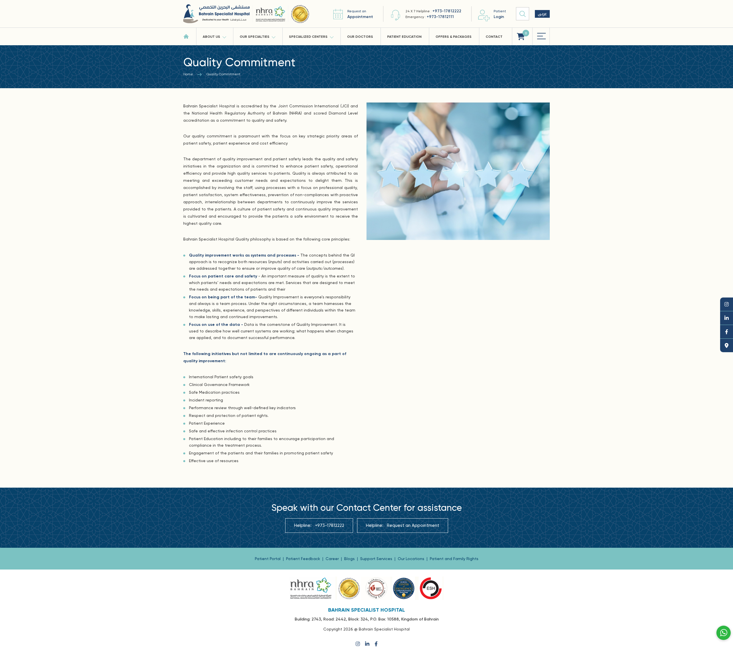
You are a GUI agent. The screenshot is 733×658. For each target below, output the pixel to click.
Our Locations (411, 558)
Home (188, 74)
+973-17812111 (440, 16)
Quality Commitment (223, 74)
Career (333, 558)
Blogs (350, 558)
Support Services (376, 558)
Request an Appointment (413, 525)
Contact (494, 37)
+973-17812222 (446, 11)
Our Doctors (360, 37)
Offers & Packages (454, 37)
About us (211, 37)
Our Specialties (254, 37)
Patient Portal (268, 558)
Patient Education (404, 37)
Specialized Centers (308, 37)
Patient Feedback (303, 558)
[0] (521, 36)
